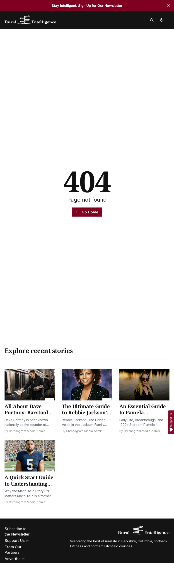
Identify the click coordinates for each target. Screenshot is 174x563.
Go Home (90, 212)
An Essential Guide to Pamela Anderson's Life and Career (144, 415)
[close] (168, 5)
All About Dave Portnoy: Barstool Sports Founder (26, 412)
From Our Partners (13, 550)
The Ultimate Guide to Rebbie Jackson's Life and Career (86, 412)
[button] (152, 20)
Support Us (15, 540)
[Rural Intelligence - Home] (51, 20)
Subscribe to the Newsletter (17, 531)
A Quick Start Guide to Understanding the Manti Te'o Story (29, 483)
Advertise (13, 558)
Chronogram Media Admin (27, 431)
